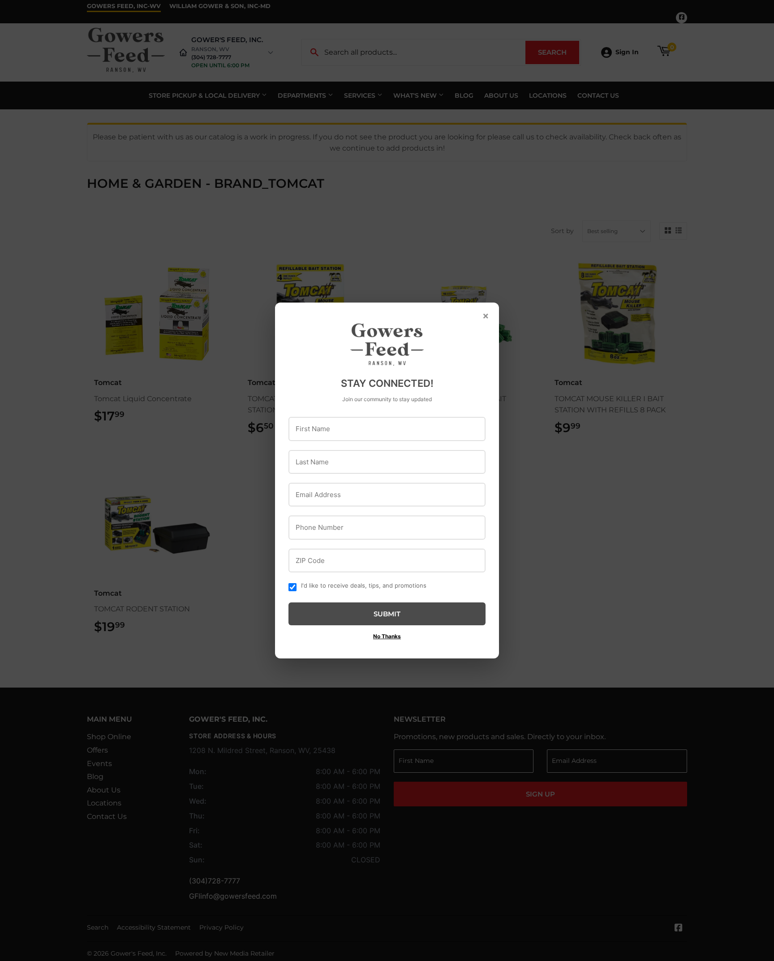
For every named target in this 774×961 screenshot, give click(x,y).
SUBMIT (387, 614)
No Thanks (387, 636)
